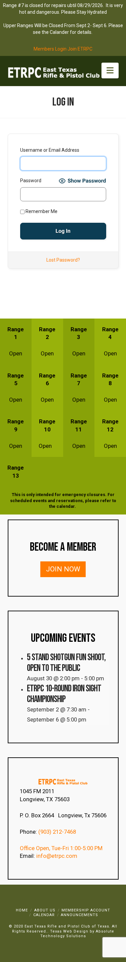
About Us (44, 910)
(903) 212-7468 (57, 831)
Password (30, 180)
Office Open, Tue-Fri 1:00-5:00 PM (61, 848)
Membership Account (85, 910)
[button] (110, 70)
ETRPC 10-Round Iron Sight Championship (64, 694)
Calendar (44, 915)
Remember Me (41, 211)
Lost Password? (63, 260)
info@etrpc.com (57, 855)
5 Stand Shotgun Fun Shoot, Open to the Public (66, 662)
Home (22, 910)
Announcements (79, 915)
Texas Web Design (69, 931)
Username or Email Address (49, 150)
